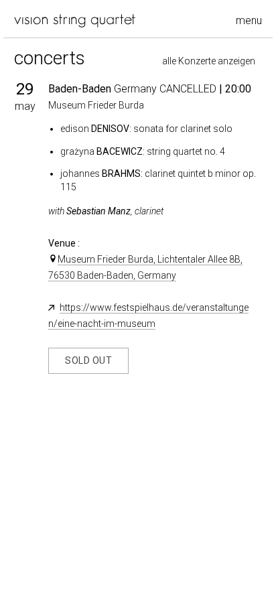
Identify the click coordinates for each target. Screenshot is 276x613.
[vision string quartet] (74, 20)
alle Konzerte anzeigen (208, 61)
